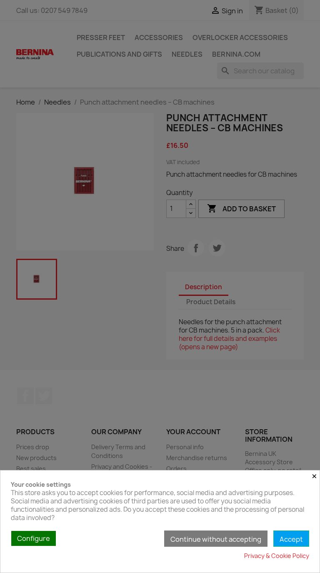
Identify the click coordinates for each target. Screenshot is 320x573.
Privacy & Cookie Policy (276, 556)
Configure (33, 538)
